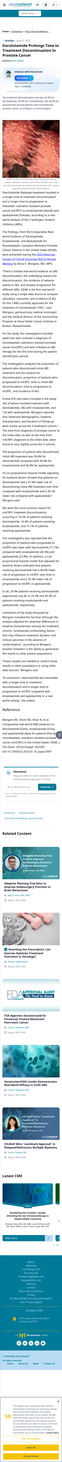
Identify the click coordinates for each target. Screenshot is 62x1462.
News (36, 1363)
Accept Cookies (31, 1456)
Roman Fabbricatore (18, 961)
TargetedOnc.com (31, 1280)
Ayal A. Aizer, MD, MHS (19, 895)
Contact (31, 1287)
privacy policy (11, 796)
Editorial (31, 1284)
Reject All (31, 1447)
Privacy (31, 1294)
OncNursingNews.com (31, 1276)
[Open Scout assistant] (45, 4)
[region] (31, 1429)
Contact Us (49, 1363)
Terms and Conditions (31, 1291)
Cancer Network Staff (18, 1027)
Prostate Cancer (27, 812)
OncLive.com (31, 1273)
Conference (17, 31)
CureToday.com (31, 1269)
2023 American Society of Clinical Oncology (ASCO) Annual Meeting (29, 259)
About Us (23, 1363)
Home (5, 31)
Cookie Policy (52, 1432)
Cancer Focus (27, 13)
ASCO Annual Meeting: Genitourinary (23, 818)
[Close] (58, 1401)
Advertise (31, 1265)
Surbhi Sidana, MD (17, 1152)
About (31, 1262)
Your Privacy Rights (31, 1302)
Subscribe (45, 787)
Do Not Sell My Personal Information (31, 1298)
